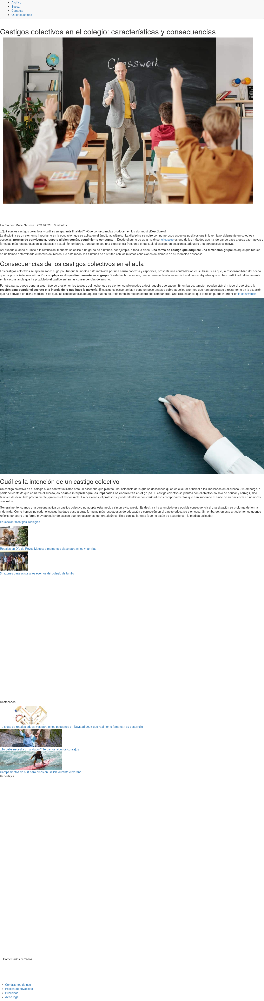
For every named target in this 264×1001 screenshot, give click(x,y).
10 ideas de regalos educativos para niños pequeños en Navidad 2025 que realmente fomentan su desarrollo (71, 726)
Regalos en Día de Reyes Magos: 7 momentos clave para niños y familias (48, 548)
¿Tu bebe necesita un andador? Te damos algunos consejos (39, 749)
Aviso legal (12, 997)
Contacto (17, 10)
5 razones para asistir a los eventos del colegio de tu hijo (37, 573)
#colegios (34, 522)
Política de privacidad (19, 989)
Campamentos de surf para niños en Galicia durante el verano (40, 772)
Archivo (16, 2)
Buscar (16, 6)
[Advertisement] (101, 213)
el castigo (167, 239)
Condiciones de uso (18, 984)
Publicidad (12, 993)
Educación (7, 522)
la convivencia (247, 294)
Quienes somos (22, 15)
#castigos (20, 522)
